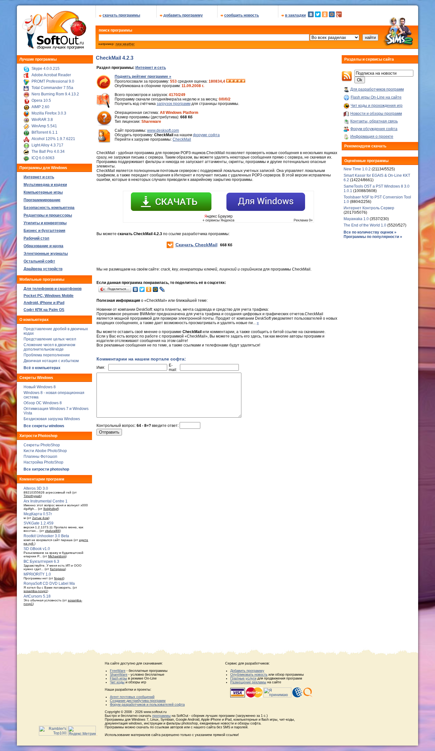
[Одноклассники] (325, 14)
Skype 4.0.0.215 (46, 68)
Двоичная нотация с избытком (51, 361)
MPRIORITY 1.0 (37, 574)
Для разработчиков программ (377, 89)
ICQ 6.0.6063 (43, 158)
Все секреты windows (44, 426)
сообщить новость (241, 15)
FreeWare (117, 671)
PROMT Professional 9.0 (53, 81)
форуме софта (206, 135)
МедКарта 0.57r (38, 514)
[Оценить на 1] (228, 81)
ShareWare (118, 674)
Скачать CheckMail (196, 244)
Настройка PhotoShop (43, 462)
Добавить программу (247, 671)
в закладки (295, 15)
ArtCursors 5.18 (37, 596)
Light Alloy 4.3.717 (47, 145)
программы (161, 716)
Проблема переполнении (47, 355)
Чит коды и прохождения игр (377, 105)
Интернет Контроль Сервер (369, 208)
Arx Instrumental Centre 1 (46, 501)
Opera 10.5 (41, 100)
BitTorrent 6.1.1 (45, 132)
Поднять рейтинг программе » (143, 76)
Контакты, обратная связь (374, 121)
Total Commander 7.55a (52, 88)
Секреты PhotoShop (42, 445)
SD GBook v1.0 (37, 549)
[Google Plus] (339, 14)
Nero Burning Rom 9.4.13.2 (55, 94)
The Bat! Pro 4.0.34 (48, 151)
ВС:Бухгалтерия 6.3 (41, 561)
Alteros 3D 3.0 (36, 488)
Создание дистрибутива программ (138, 701)
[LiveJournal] (162, 289)
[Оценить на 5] (243, 81)
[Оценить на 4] (239, 81)
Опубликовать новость (248, 674)
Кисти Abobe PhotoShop (45, 451)
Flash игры (118, 678)
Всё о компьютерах (42, 368)
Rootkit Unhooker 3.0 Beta (46, 536)
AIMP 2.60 (40, 107)
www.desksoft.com (163, 130)
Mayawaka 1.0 (357, 219)
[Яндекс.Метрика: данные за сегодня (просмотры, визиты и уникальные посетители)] (82, 731)
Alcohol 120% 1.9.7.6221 (53, 139)
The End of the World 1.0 (365, 225)
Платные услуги (243, 678)
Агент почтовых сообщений (132, 697)
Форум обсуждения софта (373, 129)
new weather (125, 44)
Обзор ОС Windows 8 (43, 403)
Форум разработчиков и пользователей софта (147, 704)
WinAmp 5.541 (44, 126)
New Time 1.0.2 (357, 169)
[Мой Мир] (332, 14)
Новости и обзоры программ (376, 113)
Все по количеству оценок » (370, 232)
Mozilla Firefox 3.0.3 (49, 113)
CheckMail (182, 139)
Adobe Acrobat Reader (51, 75)
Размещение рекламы (248, 682)
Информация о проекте (371, 136)
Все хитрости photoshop (46, 469)
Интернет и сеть (150, 67)
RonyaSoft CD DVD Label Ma (49, 583)
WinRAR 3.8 (42, 119)
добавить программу (183, 15)
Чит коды (117, 682)
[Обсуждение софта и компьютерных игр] (400, 47)
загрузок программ (173, 103)
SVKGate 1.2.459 (38, 523)
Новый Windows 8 (40, 387)
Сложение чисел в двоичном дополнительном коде (49, 347)
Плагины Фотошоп (40, 456)
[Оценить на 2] (232, 81)
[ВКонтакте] (311, 14)
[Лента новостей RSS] (347, 80)
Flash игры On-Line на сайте (376, 97)
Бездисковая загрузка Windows (52, 419)
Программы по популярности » (373, 236)
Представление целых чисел (50, 339)
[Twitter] (318, 14)
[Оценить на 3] (236, 81)
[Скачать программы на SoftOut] (53, 49)
